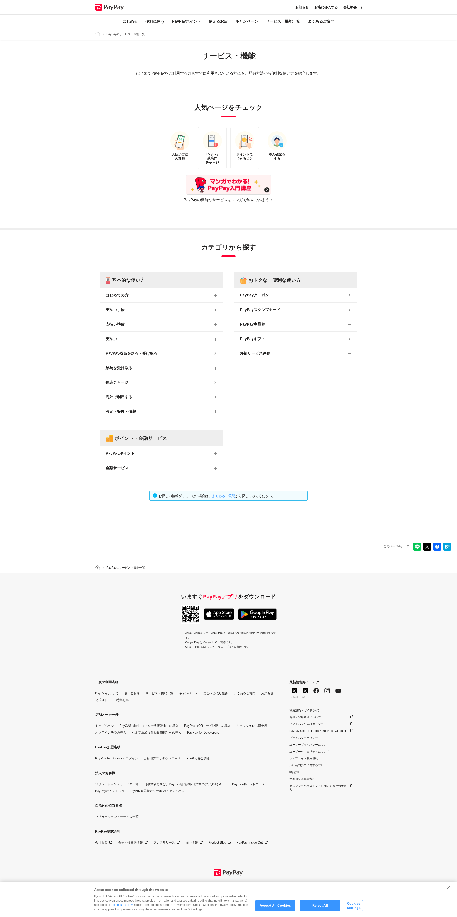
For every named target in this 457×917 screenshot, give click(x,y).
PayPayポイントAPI (109, 791)
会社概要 (350, 7)
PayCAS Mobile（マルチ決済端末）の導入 (149, 726)
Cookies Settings (354, 905)
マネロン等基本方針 (302, 779)
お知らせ (302, 7)
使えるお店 (218, 21)
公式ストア (103, 700)
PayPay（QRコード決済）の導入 (207, 726)
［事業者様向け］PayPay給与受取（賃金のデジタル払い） (185, 784)
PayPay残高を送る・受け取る (132, 353)
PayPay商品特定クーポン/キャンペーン (157, 791)
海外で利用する (119, 397)
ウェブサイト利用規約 (303, 758)
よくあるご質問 (321, 21)
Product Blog (217, 842)
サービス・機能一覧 (283, 21)
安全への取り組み (215, 693)
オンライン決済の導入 (110, 732)
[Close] (448, 888)
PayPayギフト (252, 339)
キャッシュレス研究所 (251, 726)
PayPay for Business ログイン (116, 758)
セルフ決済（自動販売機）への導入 (156, 732)
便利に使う (154, 21)
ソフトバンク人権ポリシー (306, 724)
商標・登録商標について (305, 717)
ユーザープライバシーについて (309, 744)
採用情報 (191, 842)
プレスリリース (164, 842)
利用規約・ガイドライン (305, 710)
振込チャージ (117, 382)
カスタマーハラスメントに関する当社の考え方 (318, 788)
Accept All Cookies (275, 905)
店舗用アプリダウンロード (162, 758)
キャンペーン (246, 21)
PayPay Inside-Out (250, 842)
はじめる (130, 21)
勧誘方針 (295, 772)
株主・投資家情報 (130, 842)
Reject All (320, 905)
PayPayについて (107, 693)
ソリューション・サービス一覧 (117, 784)
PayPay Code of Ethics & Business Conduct (317, 731)
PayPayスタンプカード (260, 310)
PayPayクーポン (254, 295)
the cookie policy (121, 905)
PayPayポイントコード (248, 784)
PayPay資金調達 (198, 758)
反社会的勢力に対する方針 (306, 765)
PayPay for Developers (203, 732)
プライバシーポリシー (303, 737)
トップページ (104, 726)
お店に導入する (326, 7)
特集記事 (122, 700)
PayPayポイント (186, 21)
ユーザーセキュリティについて (309, 751)
